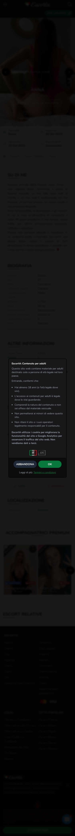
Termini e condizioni (44, 472)
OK (50, 464)
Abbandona (25, 464)
